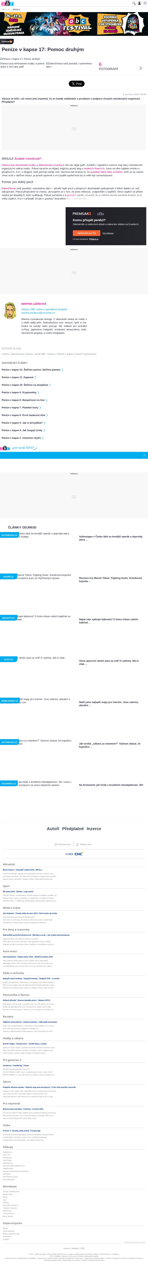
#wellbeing (17, 1066)
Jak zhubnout (8, 913)
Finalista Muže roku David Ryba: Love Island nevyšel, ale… (24, 1140)
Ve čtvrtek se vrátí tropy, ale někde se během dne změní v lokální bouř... (28, 920)
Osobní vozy (7, 1157)
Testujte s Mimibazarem (11, 1191)
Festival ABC (38, 1109)
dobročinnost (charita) (50, 165)
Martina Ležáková (33, 304)
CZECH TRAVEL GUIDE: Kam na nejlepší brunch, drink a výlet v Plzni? (28, 1072)
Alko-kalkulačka (10, 957)
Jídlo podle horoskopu (48, 1022)
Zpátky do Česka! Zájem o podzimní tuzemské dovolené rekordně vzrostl (28, 1047)
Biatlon (20, 892)
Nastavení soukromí (120, 1258)
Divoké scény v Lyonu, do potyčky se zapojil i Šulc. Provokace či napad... (29, 898)
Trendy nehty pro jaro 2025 (27, 913)
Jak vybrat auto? (9, 1179)
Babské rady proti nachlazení (38, 1087)
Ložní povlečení (8, 1213)
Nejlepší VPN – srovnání (49, 979)
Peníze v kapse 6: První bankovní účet (23, 415)
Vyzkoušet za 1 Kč (86, 233)
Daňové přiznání (10, 1000)
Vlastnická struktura (135, 1258)
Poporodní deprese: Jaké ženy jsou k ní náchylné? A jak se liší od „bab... (28, 1096)
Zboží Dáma (7, 1160)
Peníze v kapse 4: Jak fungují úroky (22, 430)
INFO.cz (39, 870)
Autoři (53, 828)
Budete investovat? (28, 158)
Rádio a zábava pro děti (11, 1234)
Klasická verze (64, 844)
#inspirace (7, 1066)
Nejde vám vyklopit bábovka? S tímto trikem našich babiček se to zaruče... (29, 1026)
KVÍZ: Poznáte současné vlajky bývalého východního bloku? (24, 1053)
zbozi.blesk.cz (8, 1163)
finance (51, 354)
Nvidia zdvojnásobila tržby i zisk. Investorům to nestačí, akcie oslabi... (27, 1007)
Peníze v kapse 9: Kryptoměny (19, 392)
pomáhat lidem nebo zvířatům (106, 172)
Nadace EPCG (44, 1000)
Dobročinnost (9, 188)
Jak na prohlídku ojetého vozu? (14, 1166)
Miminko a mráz (39, 935)
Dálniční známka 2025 (44, 957)
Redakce (75, 1248)
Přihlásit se (93, 239)
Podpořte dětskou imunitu (13, 1087)
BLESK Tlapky (9, 1044)
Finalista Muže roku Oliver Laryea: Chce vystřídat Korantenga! (25, 1137)
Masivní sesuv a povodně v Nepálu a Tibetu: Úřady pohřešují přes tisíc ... (28, 879)
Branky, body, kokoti (20, 1131)
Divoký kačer (22, 1044)
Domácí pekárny (31, 1022)
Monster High (7, 1194)
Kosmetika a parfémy (10, 1205)
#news (26, 1066)
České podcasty (8, 1231)
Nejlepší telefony (31, 979)
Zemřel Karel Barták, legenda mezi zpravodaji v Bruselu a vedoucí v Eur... (28, 873)
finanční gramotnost (85, 354)
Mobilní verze (85, 844)
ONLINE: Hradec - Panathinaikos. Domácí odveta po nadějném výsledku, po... (30, 895)
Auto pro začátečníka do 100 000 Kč (15, 1171)
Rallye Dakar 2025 (26, 957)
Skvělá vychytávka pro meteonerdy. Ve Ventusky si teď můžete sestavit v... (29, 982)
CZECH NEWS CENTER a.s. (56, 1254)
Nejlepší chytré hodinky (13, 979)
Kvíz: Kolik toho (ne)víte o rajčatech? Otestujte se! (20, 1028)
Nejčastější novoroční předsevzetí (17, 935)
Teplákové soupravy (10, 1208)
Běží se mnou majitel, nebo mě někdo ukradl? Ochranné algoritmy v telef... (29, 985)
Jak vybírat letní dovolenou (58, 935)
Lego (4, 1200)
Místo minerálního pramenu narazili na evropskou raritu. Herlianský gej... (28, 1050)
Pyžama (6, 1202)
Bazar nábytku (8, 1216)
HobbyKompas (8, 1168)
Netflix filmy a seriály (38, 1044)
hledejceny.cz (7, 1152)
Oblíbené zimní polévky (12, 1022)
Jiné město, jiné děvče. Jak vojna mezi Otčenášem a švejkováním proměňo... (30, 876)
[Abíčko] (7, 5)
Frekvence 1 (7, 1236)
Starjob (5, 1228)
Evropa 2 (6, 1239)
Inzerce (94, 828)
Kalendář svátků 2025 (25, 870)
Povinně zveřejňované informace (92, 1260)
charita (5, 354)
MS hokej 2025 (9, 892)
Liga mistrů (28, 892)
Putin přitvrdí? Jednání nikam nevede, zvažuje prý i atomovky (24, 922)
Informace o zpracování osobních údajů (90, 1258)
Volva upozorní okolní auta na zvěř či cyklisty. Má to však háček (25, 960)
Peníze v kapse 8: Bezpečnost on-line (23, 400)
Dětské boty (7, 1211)
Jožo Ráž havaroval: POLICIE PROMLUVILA (19, 917)
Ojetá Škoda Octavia (10, 1177)
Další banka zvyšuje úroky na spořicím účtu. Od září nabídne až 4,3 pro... (29, 1004)
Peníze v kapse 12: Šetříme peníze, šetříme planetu (31, 369)
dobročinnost (17, 354)
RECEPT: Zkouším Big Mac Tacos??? (16, 1069)
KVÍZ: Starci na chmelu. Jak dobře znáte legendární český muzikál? (26, 941)
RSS (83, 1248)
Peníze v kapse (65, 354)
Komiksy (27, 1109)
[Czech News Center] (79, 853)
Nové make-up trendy (48, 913)
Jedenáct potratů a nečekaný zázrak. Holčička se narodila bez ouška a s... (29, 944)
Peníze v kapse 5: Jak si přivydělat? (22, 422)
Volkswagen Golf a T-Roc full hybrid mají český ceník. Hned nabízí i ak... (28, 963)
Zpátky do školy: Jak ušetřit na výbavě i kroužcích (20, 939)
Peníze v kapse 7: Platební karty (20, 407)
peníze (29, 354)
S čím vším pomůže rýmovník (63, 1087)
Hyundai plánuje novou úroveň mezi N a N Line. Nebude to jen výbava (27, 966)
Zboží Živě (6, 1155)
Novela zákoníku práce (27, 1000)
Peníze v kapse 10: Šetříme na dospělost (25, 385)
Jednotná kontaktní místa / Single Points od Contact (62, 1260)
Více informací (108, 233)
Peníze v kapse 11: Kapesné (17, 377)
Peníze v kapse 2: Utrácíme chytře (21, 438)
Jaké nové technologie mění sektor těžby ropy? (19, 1118)
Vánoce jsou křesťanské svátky (19, 165)
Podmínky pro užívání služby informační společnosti (55, 1258)
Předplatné (73, 828)
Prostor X (7, 1131)
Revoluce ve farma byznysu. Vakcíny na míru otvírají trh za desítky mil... (28, 1009)
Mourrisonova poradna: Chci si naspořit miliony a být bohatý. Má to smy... (28, 1115)
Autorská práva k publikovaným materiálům (20, 1258)
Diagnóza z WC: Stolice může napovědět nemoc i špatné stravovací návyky (29, 1091)
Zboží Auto (6, 1174)
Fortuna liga (35, 1131)
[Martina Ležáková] (10, 318)
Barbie (5, 1197)
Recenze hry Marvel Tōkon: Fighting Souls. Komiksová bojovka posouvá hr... (30, 1113)
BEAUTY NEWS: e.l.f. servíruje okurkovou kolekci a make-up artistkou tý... (29, 1075)
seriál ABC (40, 354)
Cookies (108, 1258)
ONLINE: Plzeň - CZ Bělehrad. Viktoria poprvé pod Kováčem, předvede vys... (30, 901)
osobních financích (94, 168)
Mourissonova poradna (12, 1109)
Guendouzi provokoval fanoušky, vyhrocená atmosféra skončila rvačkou (28, 1134)
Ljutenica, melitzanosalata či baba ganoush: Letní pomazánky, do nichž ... (28, 1031)
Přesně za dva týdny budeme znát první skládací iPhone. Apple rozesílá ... (29, 988)
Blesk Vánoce (9, 870)
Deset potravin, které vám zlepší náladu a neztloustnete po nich (25, 1094)
